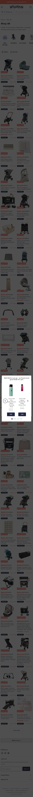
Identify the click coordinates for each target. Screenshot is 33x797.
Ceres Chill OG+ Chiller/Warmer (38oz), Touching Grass (11, 402)
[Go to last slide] (5, 401)
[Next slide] (27, 401)
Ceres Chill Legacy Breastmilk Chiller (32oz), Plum (22, 402)
